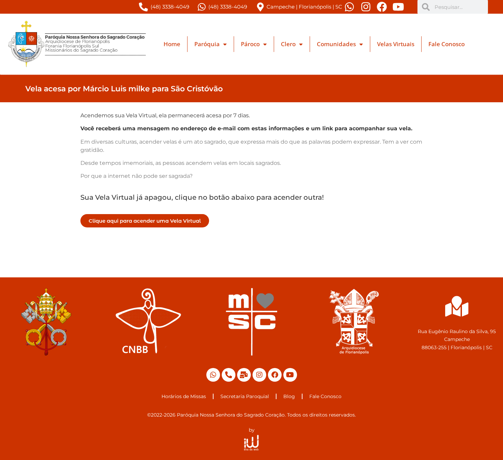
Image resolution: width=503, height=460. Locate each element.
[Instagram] (259, 375)
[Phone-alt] (228, 375)
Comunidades (336, 44)
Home (172, 44)
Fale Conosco (446, 44)
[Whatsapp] (213, 375)
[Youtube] (290, 375)
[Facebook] (275, 375)
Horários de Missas (184, 396)
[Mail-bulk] (244, 375)
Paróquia (207, 44)
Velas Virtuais (395, 44)
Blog (289, 396)
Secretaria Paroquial (244, 396)
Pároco (250, 44)
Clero (288, 44)
